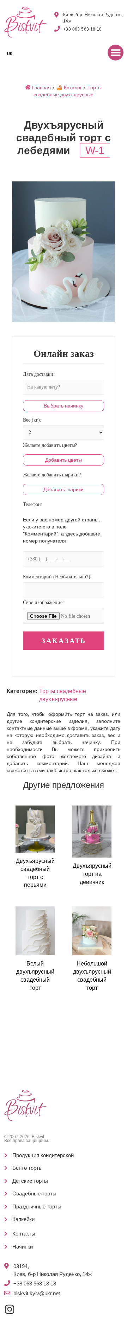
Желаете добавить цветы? (50, 445)
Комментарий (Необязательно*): (57, 576)
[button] (115, 52)
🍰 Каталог (69, 87)
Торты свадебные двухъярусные (68, 91)
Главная (40, 87)
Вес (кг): (32, 420)
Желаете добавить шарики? (52, 474)
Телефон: (32, 504)
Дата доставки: (39, 374)
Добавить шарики (63, 489)
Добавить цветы (63, 460)
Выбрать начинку (63, 406)
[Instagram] (9, 1309)
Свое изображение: (43, 602)
